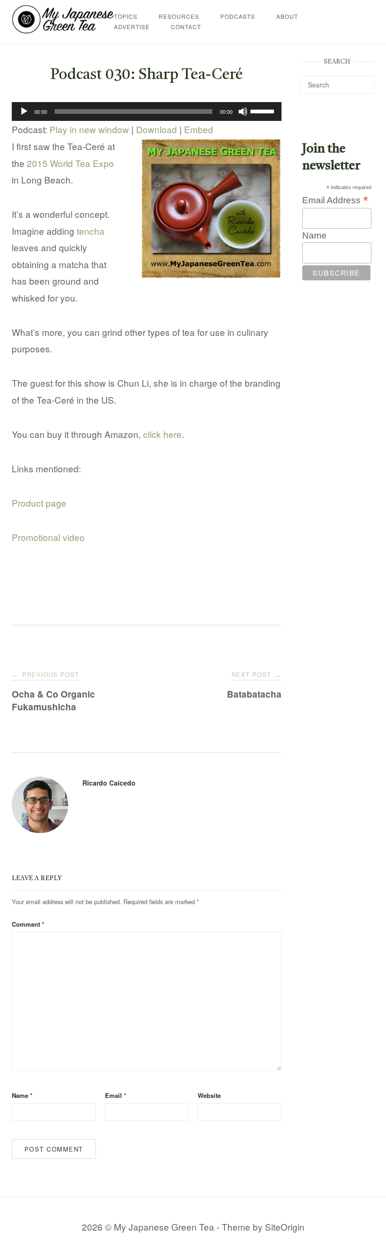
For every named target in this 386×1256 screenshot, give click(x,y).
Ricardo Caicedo (109, 782)
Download (156, 129)
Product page (39, 502)
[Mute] (243, 111)
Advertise (132, 27)
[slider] (263, 110)
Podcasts (237, 16)
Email (115, 1095)
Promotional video (48, 537)
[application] (146, 111)
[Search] (363, 80)
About (287, 16)
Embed (198, 129)
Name (22, 1095)
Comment (28, 924)
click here (162, 434)
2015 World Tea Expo (70, 163)
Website (209, 1095)
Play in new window (89, 129)
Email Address (335, 200)
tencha (91, 230)
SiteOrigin (285, 1226)
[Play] (24, 111)
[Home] (63, 30)
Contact (186, 27)
